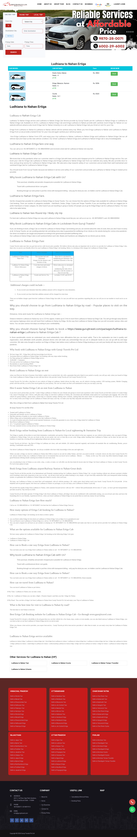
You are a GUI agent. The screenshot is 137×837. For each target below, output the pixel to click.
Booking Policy (76, 801)
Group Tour (59, 4)
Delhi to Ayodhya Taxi (58, 749)
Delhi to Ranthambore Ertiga (19, 764)
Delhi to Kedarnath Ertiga (100, 714)
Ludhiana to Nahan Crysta (61, 663)
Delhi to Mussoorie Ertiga (59, 723)
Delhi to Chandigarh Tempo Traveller (103, 761)
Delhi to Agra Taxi (56, 740)
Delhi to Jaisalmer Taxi (17, 752)
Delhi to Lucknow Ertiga (58, 761)
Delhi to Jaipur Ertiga (16, 758)
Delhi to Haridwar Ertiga (58, 717)
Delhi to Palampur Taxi (17, 708)
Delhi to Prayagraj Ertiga (58, 770)
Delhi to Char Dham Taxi (100, 696)
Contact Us (78, 4)
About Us (48, 4)
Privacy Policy (45, 813)
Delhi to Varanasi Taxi (58, 755)
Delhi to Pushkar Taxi (16, 749)
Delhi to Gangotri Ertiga (99, 720)
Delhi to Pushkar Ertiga (17, 767)
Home (39, 4)
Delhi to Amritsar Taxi (99, 740)
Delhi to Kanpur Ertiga (58, 764)
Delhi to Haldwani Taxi (58, 714)
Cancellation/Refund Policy (80, 797)
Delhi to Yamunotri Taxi (99, 708)
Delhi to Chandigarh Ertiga (100, 749)
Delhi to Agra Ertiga (57, 758)
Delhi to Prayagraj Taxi (58, 752)
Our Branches (45, 805)
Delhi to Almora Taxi (57, 711)
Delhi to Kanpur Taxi (57, 746)
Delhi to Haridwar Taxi (58, 696)
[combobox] (32, 21)
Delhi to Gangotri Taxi (99, 705)
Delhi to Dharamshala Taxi (18, 702)
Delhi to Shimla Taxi (16, 696)
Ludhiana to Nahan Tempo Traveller (105, 663)
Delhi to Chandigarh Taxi (100, 743)
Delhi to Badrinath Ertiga (100, 717)
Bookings (89, 4)
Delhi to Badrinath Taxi (99, 702)
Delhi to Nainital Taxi (57, 708)
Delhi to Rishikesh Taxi (58, 699)
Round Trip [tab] (24, 15)
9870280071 (18, 807)
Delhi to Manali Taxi (16, 699)
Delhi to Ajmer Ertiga (16, 761)
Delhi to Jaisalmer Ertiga (18, 770)
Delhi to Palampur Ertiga (17, 726)
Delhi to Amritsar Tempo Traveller (103, 758)
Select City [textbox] (28, 22)
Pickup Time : (29, 42)
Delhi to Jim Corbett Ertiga (59, 726)
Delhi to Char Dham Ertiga (100, 711)
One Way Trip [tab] (10, 15)
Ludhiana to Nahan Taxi (20, 663)
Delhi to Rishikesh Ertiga (58, 720)
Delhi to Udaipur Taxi (16, 755)
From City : (9, 21)
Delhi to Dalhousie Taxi (17, 705)
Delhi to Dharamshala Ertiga (19, 720)
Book (114, 74)
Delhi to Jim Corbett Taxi (59, 705)
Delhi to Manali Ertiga (16, 717)
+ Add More (9, 36)
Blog (68, 4)
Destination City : (11, 31)
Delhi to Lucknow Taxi (58, 743)
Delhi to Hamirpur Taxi (17, 711)
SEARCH (13, 52)
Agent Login (119, 4)
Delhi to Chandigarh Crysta (100, 755)
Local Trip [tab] (38, 15)
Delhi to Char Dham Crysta (100, 726)
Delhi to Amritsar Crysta (100, 752)
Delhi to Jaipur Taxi (16, 740)
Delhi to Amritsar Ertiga (99, 746)
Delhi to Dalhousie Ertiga (17, 723)
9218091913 (26, 807)
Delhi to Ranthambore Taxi (18, 746)
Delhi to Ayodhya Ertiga (58, 767)
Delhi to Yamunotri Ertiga (100, 723)
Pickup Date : (10, 42)
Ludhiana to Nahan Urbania (21, 669)
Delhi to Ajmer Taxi (16, 743)
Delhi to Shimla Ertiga (17, 714)
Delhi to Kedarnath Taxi (99, 699)
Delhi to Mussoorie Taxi (58, 702)
